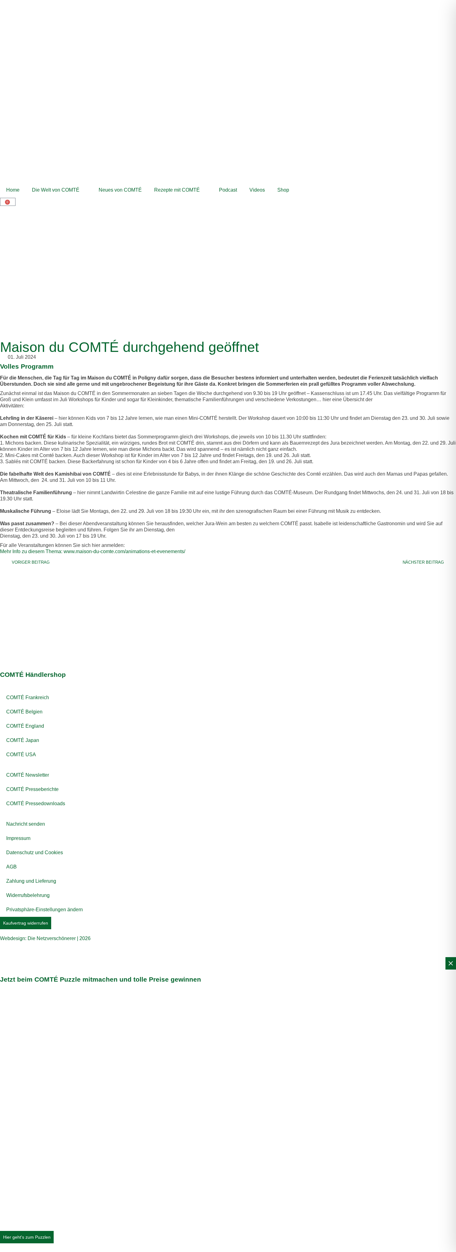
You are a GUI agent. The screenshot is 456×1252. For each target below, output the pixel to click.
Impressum (18, 838)
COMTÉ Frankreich (27, 697)
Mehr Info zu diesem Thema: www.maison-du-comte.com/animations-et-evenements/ (92, 551)
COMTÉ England (25, 726)
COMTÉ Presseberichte (32, 789)
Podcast (228, 190)
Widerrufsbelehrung (28, 895)
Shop (283, 190)
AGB (11, 866)
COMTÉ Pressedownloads (35, 803)
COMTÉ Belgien (24, 711)
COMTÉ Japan (22, 740)
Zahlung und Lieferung (31, 881)
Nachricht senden (25, 824)
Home (13, 190)
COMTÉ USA (21, 754)
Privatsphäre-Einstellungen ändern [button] (44, 909)
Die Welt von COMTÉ (55, 190)
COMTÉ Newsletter (27, 775)
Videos (257, 190)
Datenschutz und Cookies (34, 852)
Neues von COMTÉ (120, 190)
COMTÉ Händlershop (33, 674)
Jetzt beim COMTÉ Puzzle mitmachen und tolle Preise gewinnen (100, 979)
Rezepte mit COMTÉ (177, 190)
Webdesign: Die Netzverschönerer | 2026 (45, 938)
